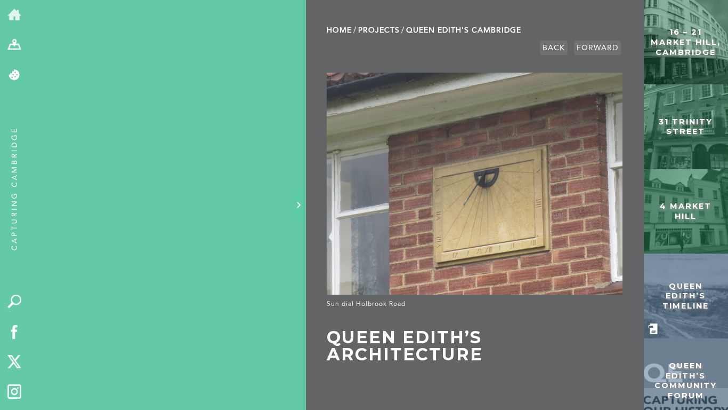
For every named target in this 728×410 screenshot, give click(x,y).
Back (554, 47)
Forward (597, 47)
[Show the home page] (14, 15)
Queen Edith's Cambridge (463, 30)
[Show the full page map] (14, 45)
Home (339, 30)
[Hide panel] (298, 205)
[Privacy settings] (14, 75)
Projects (379, 30)
